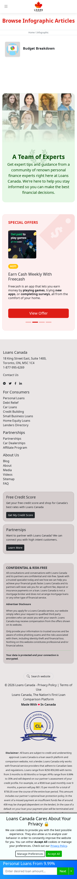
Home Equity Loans (16, 421)
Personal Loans (14, 398)
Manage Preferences (30, 854)
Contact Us (11, 375)
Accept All (54, 854)
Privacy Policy (47, 685)
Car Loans (10, 407)
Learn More (15, 547)
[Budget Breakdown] (12, 49)
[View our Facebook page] (15, 383)
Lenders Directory (15, 425)
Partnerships (12, 439)
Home (31, 32)
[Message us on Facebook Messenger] (4, 383)
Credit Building (13, 412)
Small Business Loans (18, 416)
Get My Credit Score (20, 515)
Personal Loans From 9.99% (29, 863)
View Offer (38, 313)
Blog (6, 461)
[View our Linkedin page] (20, 383)
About (7, 465)
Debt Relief (11, 403)
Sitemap (9, 479)
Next (63, 871)
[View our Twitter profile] (10, 383)
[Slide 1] (28, 322)
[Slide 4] (48, 322)
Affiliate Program (15, 447)
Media (7, 470)
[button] (38, 147)
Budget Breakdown (39, 48)
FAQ (6, 483)
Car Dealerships (14, 443)
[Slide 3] (42, 322)
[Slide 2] (35, 322)
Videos (8, 474)
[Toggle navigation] (6, 6)
